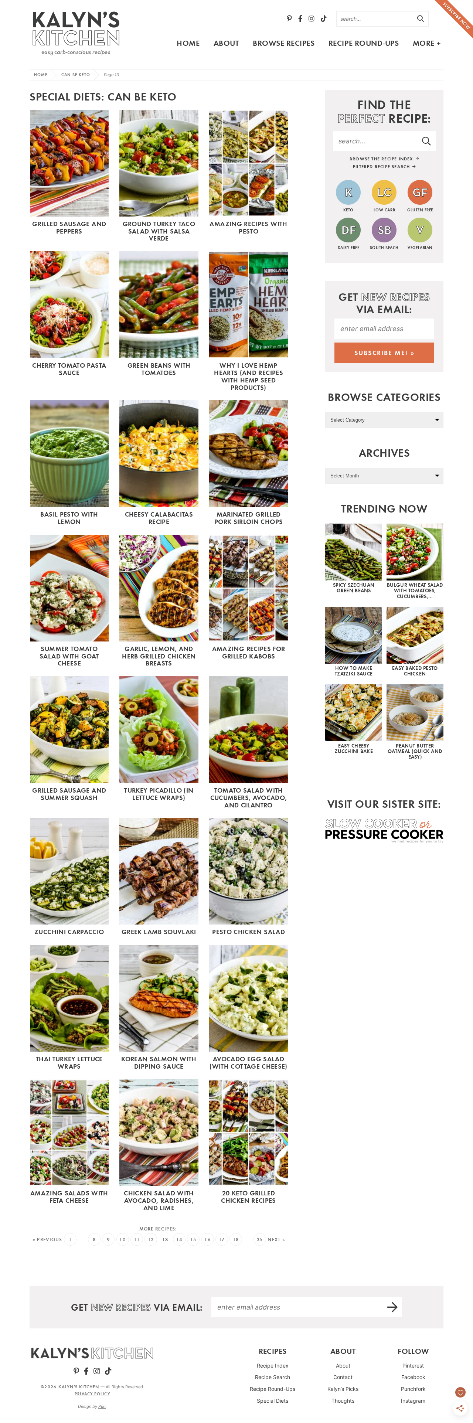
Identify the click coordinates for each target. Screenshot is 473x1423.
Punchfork (413, 1389)
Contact (343, 1377)
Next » (276, 1239)
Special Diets (272, 1401)
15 (193, 1239)
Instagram (413, 1401)
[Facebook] (300, 19)
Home (188, 43)
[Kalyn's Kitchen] (76, 31)
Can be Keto (75, 74)
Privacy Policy (92, 1393)
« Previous (47, 1239)
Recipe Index (273, 1365)
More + (427, 43)
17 (222, 1239)
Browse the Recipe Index (382, 158)
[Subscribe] (393, 1307)
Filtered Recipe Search (382, 166)
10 (122, 1239)
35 (260, 1239)
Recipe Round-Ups (364, 43)
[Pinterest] (289, 19)
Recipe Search (272, 1377)
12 (151, 1239)
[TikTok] (324, 19)
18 (236, 1239)
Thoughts (342, 1401)
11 (137, 1239)
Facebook (413, 1377)
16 (207, 1239)
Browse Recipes (283, 43)
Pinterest (413, 1365)
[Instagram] (311, 19)
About (226, 43)
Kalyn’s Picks (342, 1389)
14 (179, 1239)
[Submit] (421, 18)
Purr (102, 1406)
